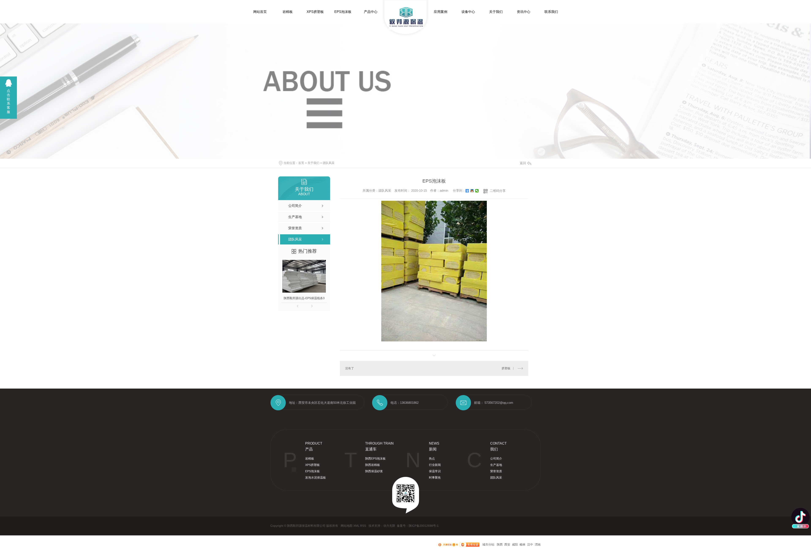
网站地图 (347, 525)
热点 (432, 458)
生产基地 (496, 465)
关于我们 (496, 12)
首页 (301, 163)
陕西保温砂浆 (374, 471)
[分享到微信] (477, 190)
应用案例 (440, 12)
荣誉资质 (496, 471)
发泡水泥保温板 (315, 477)
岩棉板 (288, 12)
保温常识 (435, 471)
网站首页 (260, 12)
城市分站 (488, 544)
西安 (507, 544)
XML (356, 525)
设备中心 (468, 12)
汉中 (530, 544)
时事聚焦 (435, 477)
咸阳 (515, 544)
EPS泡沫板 (342, 12)
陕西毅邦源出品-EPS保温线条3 (304, 298)
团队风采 (329, 163)
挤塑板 (506, 368)
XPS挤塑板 (315, 12)
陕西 (500, 544)
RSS (363, 525)
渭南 (538, 544)
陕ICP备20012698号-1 (424, 525)
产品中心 (370, 12)
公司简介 (496, 458)
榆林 (522, 544)
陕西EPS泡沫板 (375, 458)
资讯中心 (523, 12)
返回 (523, 163)
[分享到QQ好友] (472, 190)
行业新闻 (435, 465)
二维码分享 (498, 190)
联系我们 (551, 12)
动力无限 (389, 525)
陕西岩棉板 (372, 465)
